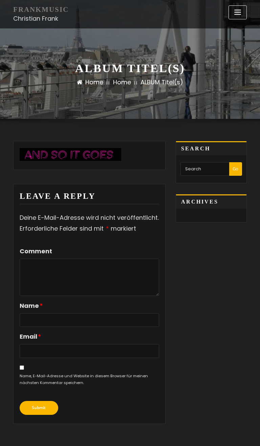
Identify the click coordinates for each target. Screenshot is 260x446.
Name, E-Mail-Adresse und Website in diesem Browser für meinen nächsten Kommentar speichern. (84, 379)
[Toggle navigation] (238, 12)
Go (235, 169)
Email (30, 336)
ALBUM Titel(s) (161, 82)
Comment (36, 251)
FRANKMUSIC (41, 9)
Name (31, 305)
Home (94, 82)
